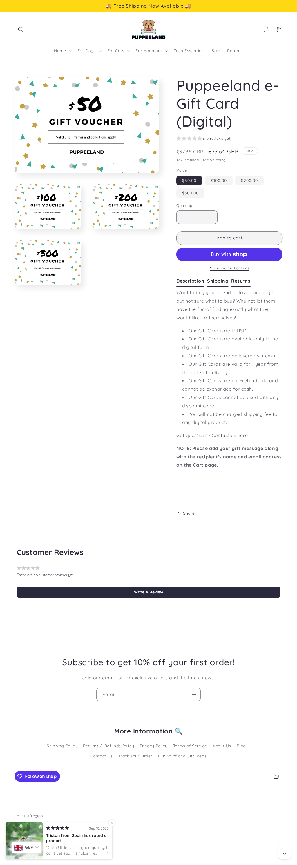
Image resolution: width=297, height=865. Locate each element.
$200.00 (249, 180)
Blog (241, 746)
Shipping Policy (62, 746)
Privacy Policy (153, 746)
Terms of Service (190, 746)
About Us (222, 746)
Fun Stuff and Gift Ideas (182, 756)
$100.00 (219, 180)
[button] (21, 29)
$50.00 (189, 180)
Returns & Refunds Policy (108, 746)
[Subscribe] (194, 694)
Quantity (184, 205)
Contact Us (101, 756)
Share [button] (189, 513)
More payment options (229, 268)
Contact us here (230, 435)
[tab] (191, 281)
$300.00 (190, 193)
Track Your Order (135, 756)
